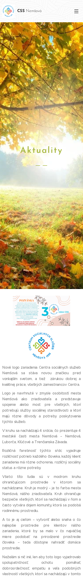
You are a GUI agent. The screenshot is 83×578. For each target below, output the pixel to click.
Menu (76, 11)
